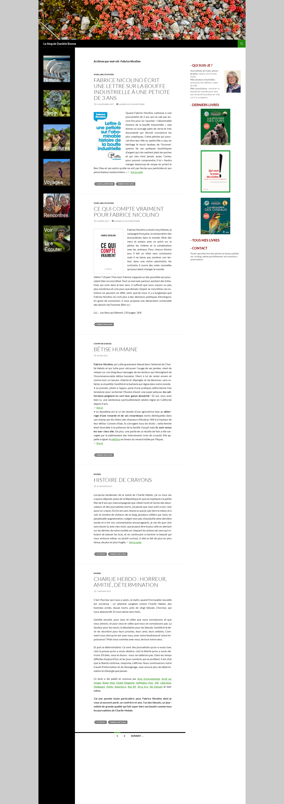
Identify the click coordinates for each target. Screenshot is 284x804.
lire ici (99, 407)
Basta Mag (108, 682)
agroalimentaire (104, 184)
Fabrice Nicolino (126, 184)
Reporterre (120, 686)
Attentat (101, 554)
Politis (109, 686)
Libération (165, 682)
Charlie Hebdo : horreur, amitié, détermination (130, 581)
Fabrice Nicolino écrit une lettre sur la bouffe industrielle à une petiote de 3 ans (132, 89)
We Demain (156, 686)
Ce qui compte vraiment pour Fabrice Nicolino (129, 211)
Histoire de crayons (123, 479)
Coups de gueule (103, 343)
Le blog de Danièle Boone (59, 43)
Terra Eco (142, 686)
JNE (156, 682)
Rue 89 (132, 686)
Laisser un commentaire (132, 104)
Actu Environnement (148, 678)
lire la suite (137, 172)
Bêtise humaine (116, 349)
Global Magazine (125, 682)
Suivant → (137, 735)
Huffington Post (144, 682)
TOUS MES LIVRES (206, 240)
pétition (115, 439)
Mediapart (99, 686)
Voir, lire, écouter (104, 74)
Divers (97, 474)
